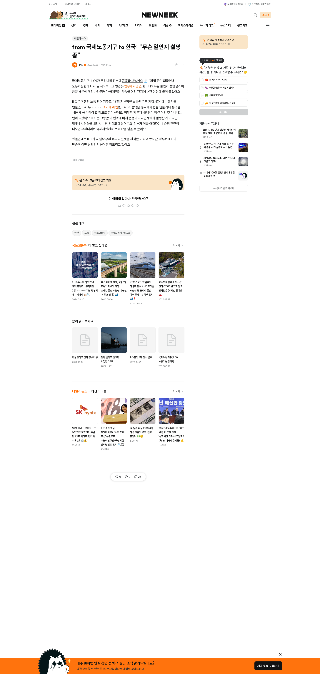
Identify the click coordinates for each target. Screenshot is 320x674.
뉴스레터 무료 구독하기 (71, 4)
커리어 (138, 25)
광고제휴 (242, 25)
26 (139, 476)
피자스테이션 (186, 25)
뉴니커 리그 (207, 25)
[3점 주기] (128, 205)
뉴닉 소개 (53, 4)
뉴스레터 (225, 25)
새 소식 (88, 4)
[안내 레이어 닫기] (280, 654)
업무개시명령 (132, 86)
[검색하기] (255, 15)
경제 (85, 25)
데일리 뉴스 (80, 38)
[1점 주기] (119, 205)
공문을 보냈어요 (132, 81)
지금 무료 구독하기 (268, 666)
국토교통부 (99, 233)
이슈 (166, 25)
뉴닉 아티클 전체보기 (223, 188)
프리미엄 (56, 25)
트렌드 (153, 25)
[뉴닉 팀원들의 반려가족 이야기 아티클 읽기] (68, 15)
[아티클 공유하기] (176, 65)
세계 (97, 25)
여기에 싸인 (110, 107)
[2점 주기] (124, 205)
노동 (86, 233)
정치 (73, 25)
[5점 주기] (137, 205)
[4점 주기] (133, 205)
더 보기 (176, 245)
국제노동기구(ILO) (120, 233)
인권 (76, 233)
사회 (109, 25)
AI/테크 (123, 25)
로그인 (265, 15)
